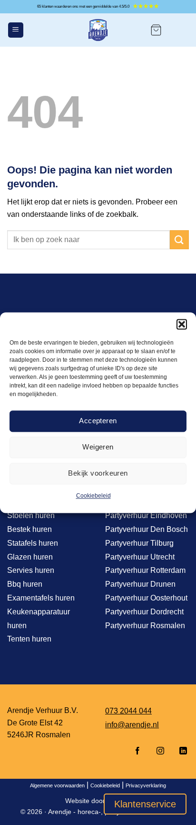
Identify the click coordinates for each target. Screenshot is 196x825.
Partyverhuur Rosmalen (145, 625)
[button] (181, 324)
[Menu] (15, 30)
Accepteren (98, 421)
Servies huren (30, 570)
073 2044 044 (128, 711)
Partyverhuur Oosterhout (146, 598)
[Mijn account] (180, 30)
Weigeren (98, 447)
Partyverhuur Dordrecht (144, 612)
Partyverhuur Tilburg (139, 543)
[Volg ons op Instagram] (160, 751)
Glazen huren (30, 557)
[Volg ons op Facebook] (137, 751)
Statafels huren (32, 543)
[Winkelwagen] (156, 30)
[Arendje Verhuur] (98, 30)
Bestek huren (29, 529)
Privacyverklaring (146, 785)
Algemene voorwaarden (57, 785)
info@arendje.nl (132, 725)
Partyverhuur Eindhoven (146, 515)
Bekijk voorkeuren (98, 473)
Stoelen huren (31, 515)
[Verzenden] (179, 239)
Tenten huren (29, 639)
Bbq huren (24, 584)
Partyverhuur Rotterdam (145, 570)
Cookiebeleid (93, 495)
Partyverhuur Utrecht (140, 557)
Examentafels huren (41, 598)
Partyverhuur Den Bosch (146, 529)
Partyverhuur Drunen (140, 584)
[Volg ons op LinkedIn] (180, 751)
